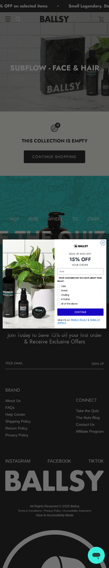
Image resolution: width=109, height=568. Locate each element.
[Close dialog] (103, 242)
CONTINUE (80, 312)
